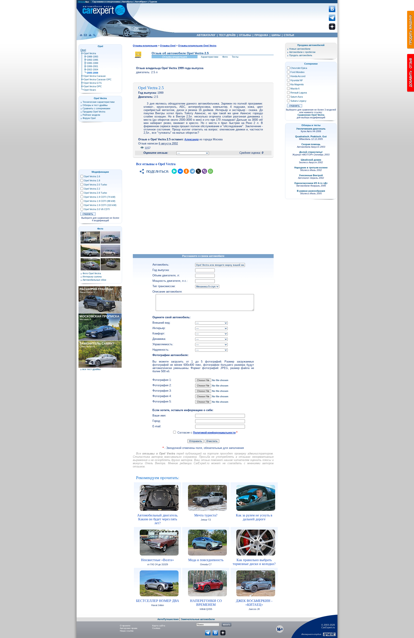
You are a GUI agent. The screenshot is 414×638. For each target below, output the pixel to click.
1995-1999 (92, 63)
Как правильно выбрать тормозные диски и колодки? (254, 562)
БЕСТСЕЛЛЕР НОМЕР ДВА (157, 601)
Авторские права (128, 628)
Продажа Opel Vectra (94, 111)
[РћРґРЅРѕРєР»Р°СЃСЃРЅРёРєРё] (186, 171)
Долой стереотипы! (311, 152)
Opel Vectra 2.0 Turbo (95, 184)
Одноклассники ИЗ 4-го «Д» (311, 183)
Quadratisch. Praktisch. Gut (311, 136)
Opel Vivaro (90, 90)
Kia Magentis (297, 84)
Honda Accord (297, 76)
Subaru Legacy (298, 101)
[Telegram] (192, 171)
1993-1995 (92, 60)
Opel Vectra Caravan (95, 76)
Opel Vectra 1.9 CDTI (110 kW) (100, 205)
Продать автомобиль (300, 55)
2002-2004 (92, 69)
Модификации (100, 172)
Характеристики (209, 56)
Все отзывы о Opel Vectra (156, 164)
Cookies (156, 628)
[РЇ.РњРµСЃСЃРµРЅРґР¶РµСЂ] (174, 171)
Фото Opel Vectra (92, 273)
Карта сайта (158, 625)
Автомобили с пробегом (302, 52)
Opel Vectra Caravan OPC (97, 79)
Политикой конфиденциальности (214, 432)
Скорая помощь (310, 144)
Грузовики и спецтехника (106, 1)
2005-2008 (92, 72)
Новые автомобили (299, 48)
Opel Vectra (90, 53)
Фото (225, 56)
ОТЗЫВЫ (245, 35)
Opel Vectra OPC (93, 86)
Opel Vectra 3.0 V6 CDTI (97, 209)
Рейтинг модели (91, 115)
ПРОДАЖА (261, 35)
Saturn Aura (296, 96)
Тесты (235, 56)
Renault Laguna (298, 92)
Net (83, 2)
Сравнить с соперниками (96, 108)
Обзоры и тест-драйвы (95, 105)
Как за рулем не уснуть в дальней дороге (254, 517)
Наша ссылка (126, 631)
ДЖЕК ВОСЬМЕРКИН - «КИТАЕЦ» (254, 602)
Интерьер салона (92, 276)
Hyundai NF (296, 80)
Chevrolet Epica (298, 68)
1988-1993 (92, 56)
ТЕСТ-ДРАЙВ (227, 35)
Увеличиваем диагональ (311, 128)
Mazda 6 (295, 88)
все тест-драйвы (91, 369)
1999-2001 (92, 66)
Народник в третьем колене (311, 167)
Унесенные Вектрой (311, 175)
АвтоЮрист (141, 1)
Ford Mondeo (297, 72)
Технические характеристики (98, 102)
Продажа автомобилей (311, 45)
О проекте (125, 625)
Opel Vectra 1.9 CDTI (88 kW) (99, 201)
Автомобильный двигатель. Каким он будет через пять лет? (157, 519)
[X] (198, 171)
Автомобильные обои (94, 280)
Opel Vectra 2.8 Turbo (95, 193)
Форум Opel (89, 118)
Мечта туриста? (205, 515)
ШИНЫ (276, 35)
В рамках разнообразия (311, 191)
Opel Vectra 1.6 (92, 176)
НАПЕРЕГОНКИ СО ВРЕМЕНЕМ (206, 602)
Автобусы (127, 1)
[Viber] (204, 171)
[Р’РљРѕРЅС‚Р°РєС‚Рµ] (180, 171)
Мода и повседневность (205, 560)
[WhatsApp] (210, 171)
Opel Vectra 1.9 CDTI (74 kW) (99, 197)
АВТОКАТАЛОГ (206, 35)
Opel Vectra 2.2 (92, 188)
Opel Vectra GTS (93, 83)
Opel (83, 50)
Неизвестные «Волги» (157, 560)
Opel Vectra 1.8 (92, 180)
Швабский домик (311, 159)
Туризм (153, 1)
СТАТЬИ (289, 35)
